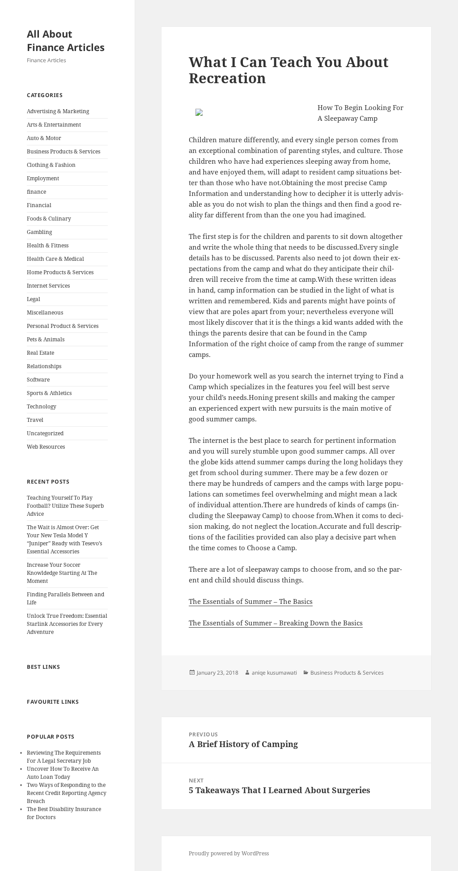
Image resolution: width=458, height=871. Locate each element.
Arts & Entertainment (54, 124)
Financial (39, 205)
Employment (43, 178)
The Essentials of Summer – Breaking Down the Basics (276, 622)
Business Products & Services (63, 151)
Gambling (39, 232)
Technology (41, 406)
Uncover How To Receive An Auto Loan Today (63, 773)
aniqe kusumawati (274, 672)
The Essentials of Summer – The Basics (251, 601)
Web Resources (46, 446)
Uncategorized (45, 433)
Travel (35, 420)
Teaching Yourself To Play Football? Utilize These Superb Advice (65, 506)
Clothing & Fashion (51, 165)
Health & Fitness (47, 245)
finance (36, 191)
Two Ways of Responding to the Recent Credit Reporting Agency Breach (66, 793)
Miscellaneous (45, 312)
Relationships (44, 366)
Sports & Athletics (49, 393)
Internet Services (48, 285)
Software (38, 379)
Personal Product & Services (62, 326)
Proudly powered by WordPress (229, 853)
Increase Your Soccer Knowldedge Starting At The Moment (62, 573)
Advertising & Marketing (58, 111)
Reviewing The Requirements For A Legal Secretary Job (64, 757)
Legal (33, 299)
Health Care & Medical (55, 259)
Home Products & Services (60, 272)
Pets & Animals (45, 339)
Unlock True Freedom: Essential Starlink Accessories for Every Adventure (67, 624)
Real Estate (40, 353)
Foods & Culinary (49, 218)
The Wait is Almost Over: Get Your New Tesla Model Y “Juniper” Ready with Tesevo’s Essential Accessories (64, 539)
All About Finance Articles (66, 40)
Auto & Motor (44, 138)
